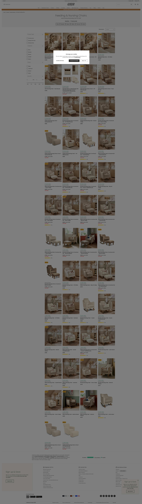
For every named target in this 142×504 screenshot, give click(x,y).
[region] (71, 57)
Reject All (84, 60)
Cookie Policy (77, 57)
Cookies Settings (60, 60)
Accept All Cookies (74, 60)
